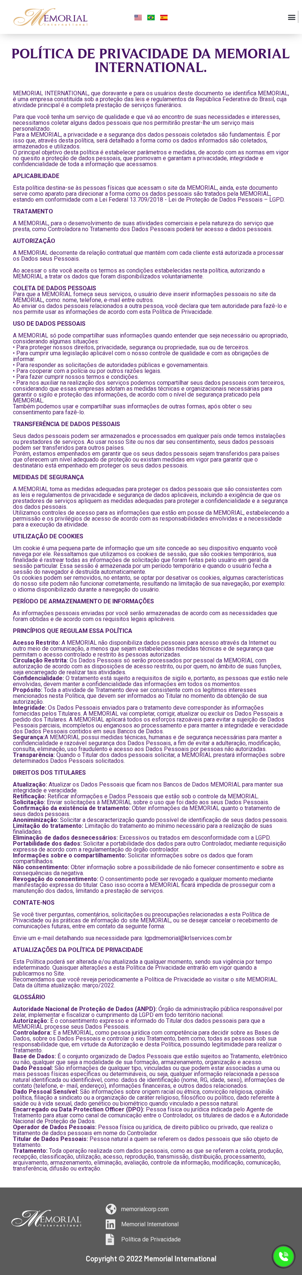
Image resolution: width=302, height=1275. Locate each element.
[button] (292, 17)
